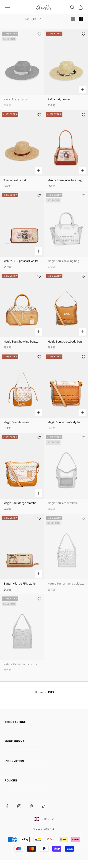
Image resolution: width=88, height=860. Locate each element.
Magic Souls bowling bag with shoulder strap (19, 342)
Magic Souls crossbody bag (65, 342)
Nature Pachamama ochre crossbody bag (20, 664)
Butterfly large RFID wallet (20, 584)
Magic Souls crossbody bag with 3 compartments (65, 422)
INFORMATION (14, 761)
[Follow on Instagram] (19, 806)
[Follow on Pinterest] (31, 806)
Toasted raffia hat (15, 180)
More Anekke (14, 741)
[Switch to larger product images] (73, 19)
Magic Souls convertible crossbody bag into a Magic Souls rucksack (65, 503)
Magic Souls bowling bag (63, 261)
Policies (11, 780)
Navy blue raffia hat (16, 99)
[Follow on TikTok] (43, 806)
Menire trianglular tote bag (65, 180)
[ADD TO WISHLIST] (39, 34)
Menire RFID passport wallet (21, 261)
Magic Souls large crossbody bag (21, 503)
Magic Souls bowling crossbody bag (16, 422)
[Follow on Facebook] (7, 806)
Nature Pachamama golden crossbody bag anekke (65, 584)
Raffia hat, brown (59, 99)
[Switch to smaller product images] (81, 19)
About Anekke (15, 722)
